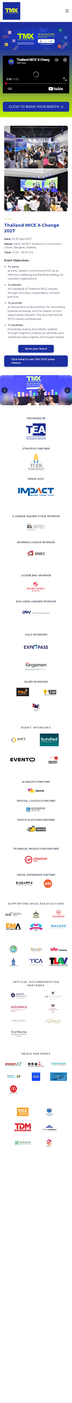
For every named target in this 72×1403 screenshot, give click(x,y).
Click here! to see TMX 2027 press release (33, 361)
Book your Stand (36, 348)
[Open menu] (67, 11)
